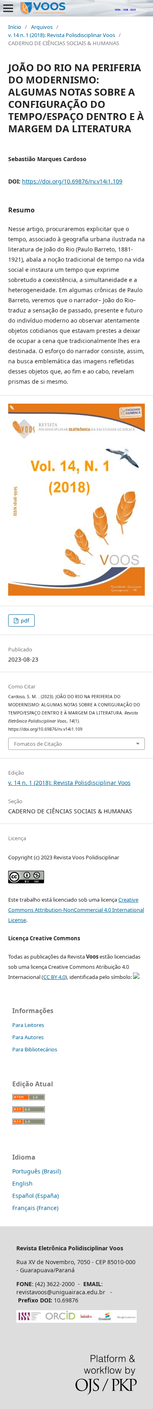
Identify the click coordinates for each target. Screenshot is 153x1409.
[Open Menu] (8, 8)
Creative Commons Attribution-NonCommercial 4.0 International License (76, 910)
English (22, 1183)
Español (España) (35, 1195)
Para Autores (28, 1037)
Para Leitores (28, 1025)
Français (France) (35, 1208)
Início (14, 27)
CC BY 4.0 (54, 977)
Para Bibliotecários (34, 1049)
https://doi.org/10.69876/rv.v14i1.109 (72, 181)
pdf (24, 620)
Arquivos (42, 27)
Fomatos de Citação (38, 743)
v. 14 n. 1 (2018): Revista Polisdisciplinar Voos (61, 35)
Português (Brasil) (36, 1171)
